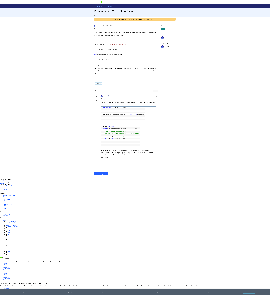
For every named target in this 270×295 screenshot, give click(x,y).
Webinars (5, 203)
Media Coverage (6, 268)
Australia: (12, 226)
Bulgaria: (11, 225)
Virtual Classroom (7, 206)
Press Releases (6, 267)
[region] (135, 292)
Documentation (6, 198)
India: (11, 224)
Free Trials (5, 189)
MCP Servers (3, 185)
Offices (4, 271)
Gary (97, 25)
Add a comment (98, 83)
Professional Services (7, 204)
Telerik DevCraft (4, 180)
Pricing (4, 190)
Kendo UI (2, 183)
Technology (5, 264)
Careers (4, 269)
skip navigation (97, 3)
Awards (4, 266)
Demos (4, 196)
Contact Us (5, 220)
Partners (4, 205)
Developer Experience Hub (9, 195)
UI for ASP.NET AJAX (108, 6)
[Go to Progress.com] (4, 258)
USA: (11, 221)
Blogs (4, 201)
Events (4, 208)
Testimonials (5, 215)
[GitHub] (6, 238)
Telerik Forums (98, 6)
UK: (11, 222)
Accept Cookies (249, 292)
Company (5, 263)
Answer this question (101, 174)
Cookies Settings (262, 292)
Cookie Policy (155, 292)
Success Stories (6, 214)
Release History (6, 199)
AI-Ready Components (11, 185)
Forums (4, 200)
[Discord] (6, 239)
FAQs (4, 209)
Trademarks (92, 285)
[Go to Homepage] (101, 3)
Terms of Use (6, 288)
